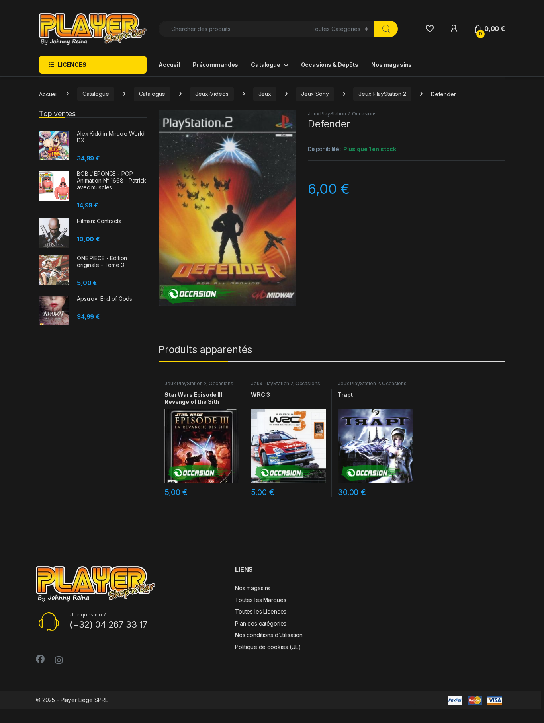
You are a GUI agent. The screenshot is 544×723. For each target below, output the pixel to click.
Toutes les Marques (260, 599)
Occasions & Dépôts (329, 64)
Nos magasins (391, 64)
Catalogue (265, 64)
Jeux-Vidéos (211, 93)
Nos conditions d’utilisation (269, 634)
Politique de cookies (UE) (268, 646)
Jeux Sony (315, 93)
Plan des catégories (260, 623)
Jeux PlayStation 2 (382, 93)
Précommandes (215, 64)
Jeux (264, 93)
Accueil (169, 64)
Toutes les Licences (260, 611)
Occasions (364, 114)
